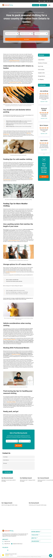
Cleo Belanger (22, 27)
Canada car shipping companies (9, 339)
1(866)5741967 (43, 5)
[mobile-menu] (49, 5)
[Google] (50, 1)
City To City (40, 66)
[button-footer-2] (39, 534)
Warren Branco (36, 27)
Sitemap (39, 556)
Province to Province (42, 63)
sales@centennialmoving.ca (17, 543)
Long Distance (41, 59)
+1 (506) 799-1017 (7, 543)
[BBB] (41, 1)
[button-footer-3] (37, 537)
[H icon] (48, 1)
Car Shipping (41, 79)
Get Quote (44, 176)
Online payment (36, 5)
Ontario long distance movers (13, 240)
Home (10, 12)
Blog (12, 12)
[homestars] (39, 1)
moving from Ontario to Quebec (15, 82)
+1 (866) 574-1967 (7, 541)
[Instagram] (46, 1)
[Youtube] (44, 1)
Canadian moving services (11, 271)
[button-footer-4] (40, 541)
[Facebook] (42, 1)
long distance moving (16, 354)
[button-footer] (40, 531)
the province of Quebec (11, 401)
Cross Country (41, 69)
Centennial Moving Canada (14, 60)
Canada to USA (41, 72)
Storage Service (41, 76)
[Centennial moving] (7, 5)
